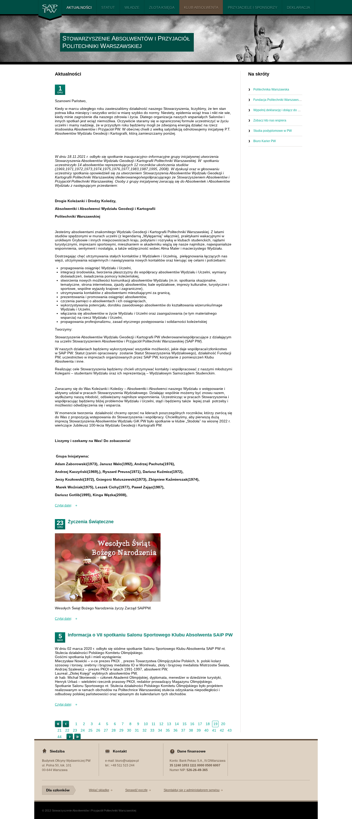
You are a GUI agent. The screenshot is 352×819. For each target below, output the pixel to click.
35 (168, 730)
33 (152, 730)
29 (121, 730)
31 (137, 730)
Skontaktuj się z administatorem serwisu (192, 790)
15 (184, 724)
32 (145, 730)
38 (191, 730)
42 (222, 730)
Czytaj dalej (63, 505)
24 (83, 730)
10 (146, 724)
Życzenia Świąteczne (91, 521)
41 (214, 730)
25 (90, 730)
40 (206, 730)
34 (160, 730)
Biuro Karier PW (264, 141)
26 (98, 730)
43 (230, 730)
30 (129, 730)
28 (114, 730)
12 (161, 724)
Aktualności (79, 7)
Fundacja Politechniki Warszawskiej (278, 100)
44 (59, 737)
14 (177, 724)
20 (223, 724)
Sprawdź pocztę (136, 790)
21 (59, 730)
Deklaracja (298, 7)
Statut (108, 7)
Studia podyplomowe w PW (272, 131)
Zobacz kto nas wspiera (269, 120)
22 (67, 730)
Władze (131, 7)
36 (175, 730)
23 (75, 730)
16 (192, 724)
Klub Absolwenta (201, 7)
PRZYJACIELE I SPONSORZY (252, 7)
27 (106, 730)
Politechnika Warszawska (271, 89)
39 (199, 730)
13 (169, 724)
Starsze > (69, 737)
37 (183, 730)
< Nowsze (66, 724)
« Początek (58, 724)
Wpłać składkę (99, 790)
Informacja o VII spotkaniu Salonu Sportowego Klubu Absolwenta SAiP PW (150, 634)
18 (208, 724)
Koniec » (77, 737)
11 (153, 724)
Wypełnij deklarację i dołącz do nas (278, 110)
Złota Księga (161, 7)
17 (200, 724)
